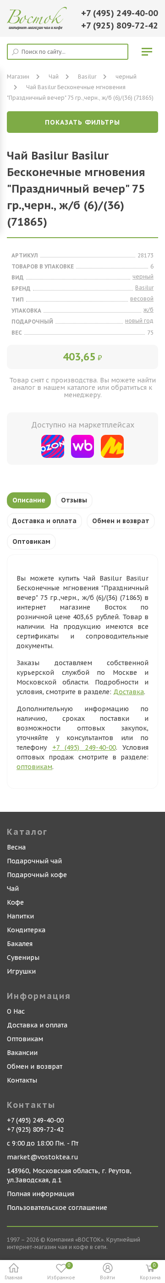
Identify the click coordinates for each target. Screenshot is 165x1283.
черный (126, 76)
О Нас (16, 1011)
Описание (28, 500)
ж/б (148, 309)
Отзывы (74, 500)
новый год (139, 320)
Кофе (15, 902)
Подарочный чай (34, 861)
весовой (142, 298)
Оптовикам (31, 541)
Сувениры (23, 957)
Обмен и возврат (120, 521)
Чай (13, 888)
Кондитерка (26, 930)
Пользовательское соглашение (57, 1207)
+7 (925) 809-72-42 (119, 25)
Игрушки (21, 971)
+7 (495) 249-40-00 (119, 13)
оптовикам (34, 767)
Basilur (87, 76)
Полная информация (40, 1194)
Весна (16, 847)
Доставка (128, 692)
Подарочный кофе (37, 875)
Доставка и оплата (44, 521)
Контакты (22, 1080)
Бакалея (20, 944)
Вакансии (22, 1053)
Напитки (20, 916)
